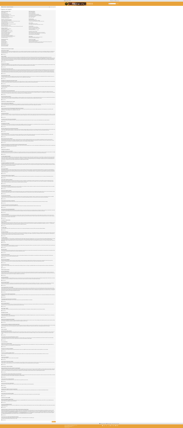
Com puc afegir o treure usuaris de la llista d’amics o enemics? (36, 24)
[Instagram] (112, 425)
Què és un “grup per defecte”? (32, 16)
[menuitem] (70, 0)
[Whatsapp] (104, 425)
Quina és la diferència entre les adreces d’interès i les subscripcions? (37, 32)
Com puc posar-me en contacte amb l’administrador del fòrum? (36, 42)
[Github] (114, 425)
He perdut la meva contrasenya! (5, 16)
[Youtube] (102, 425)
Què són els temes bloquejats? (4, 45)
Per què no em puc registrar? (4, 13)
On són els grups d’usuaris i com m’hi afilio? (34, 14)
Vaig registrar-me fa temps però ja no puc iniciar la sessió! (8, 15)
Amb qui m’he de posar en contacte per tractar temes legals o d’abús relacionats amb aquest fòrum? (40, 41)
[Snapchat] (108, 425)
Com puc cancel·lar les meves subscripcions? (34, 34)
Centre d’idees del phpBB (38, 405)
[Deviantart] (117, 425)
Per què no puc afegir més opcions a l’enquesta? (7, 31)
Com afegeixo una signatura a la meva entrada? (6, 30)
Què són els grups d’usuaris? (32, 13)
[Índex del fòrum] (75, 4)
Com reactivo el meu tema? (4, 37)
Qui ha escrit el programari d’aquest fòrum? (34, 40)
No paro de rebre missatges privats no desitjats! (34, 20)
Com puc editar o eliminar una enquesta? (6, 32)
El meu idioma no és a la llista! (4, 23)
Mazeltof (70, 426)
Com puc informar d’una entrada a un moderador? (7, 35)
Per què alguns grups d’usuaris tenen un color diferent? (35, 15)
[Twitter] (106, 425)
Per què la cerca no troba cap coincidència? (34, 27)
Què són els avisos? (3, 43)
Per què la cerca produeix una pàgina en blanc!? (34, 28)
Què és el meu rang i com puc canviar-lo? (6, 25)
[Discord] (116, 425)
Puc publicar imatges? (3, 42)
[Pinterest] (110, 425)
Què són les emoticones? (4, 41)
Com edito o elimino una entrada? (5, 29)
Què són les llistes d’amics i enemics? (33, 23)
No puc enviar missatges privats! (32, 19)
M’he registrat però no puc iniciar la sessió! (6, 14)
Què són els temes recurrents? (5, 44)
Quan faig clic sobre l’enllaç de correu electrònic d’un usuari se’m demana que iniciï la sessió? (12, 26)
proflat (66, 426)
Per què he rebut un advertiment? (5, 34)
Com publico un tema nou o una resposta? (6, 28)
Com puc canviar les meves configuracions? (6, 20)
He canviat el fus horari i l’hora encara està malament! (7, 22)
